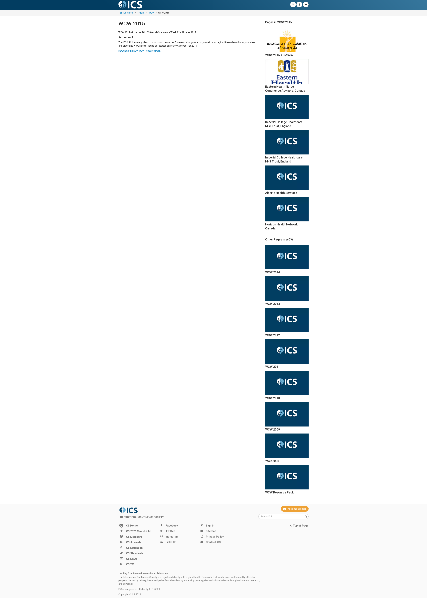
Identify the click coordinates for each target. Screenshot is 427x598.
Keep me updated (297, 508)
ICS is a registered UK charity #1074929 (139, 589)
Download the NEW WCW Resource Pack (139, 50)
